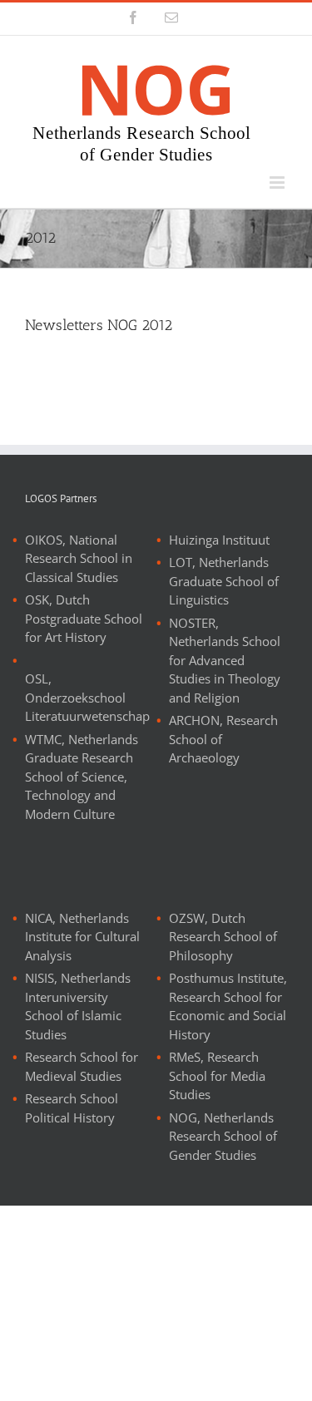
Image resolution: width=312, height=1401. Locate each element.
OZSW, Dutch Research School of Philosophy (223, 937)
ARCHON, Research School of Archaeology (223, 739)
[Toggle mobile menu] (278, 182)
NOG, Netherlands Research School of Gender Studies (223, 1136)
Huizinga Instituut (219, 539)
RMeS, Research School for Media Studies (217, 1075)
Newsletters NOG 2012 (98, 325)
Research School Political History (71, 1108)
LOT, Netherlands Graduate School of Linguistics (224, 581)
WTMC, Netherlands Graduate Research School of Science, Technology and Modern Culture (81, 776)
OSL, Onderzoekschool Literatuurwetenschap (87, 697)
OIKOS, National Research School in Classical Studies (78, 558)
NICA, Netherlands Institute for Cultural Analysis (82, 937)
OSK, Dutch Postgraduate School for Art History (83, 618)
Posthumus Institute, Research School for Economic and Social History (228, 1006)
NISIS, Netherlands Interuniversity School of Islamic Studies (78, 1006)
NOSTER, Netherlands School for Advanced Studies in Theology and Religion (224, 660)
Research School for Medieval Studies (81, 1066)
